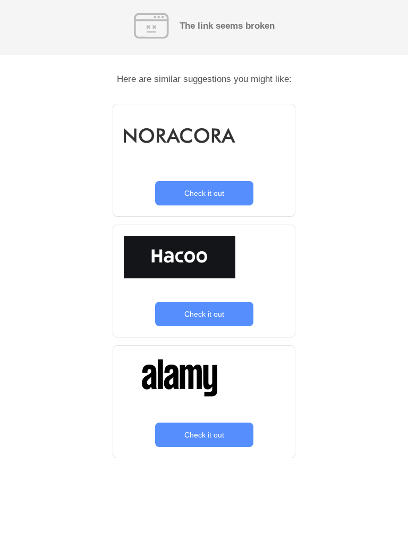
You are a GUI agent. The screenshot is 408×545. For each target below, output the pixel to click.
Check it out (204, 193)
